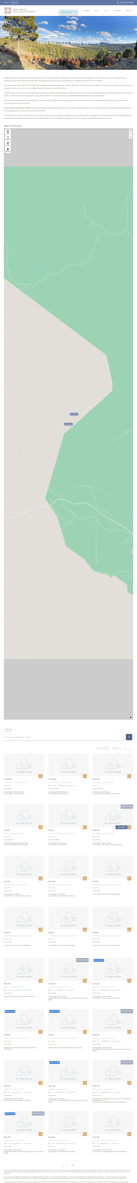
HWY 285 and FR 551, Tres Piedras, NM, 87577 (16, 1038)
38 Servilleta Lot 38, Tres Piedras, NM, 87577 (60, 885)
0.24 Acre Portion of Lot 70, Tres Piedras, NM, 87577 (62, 833)
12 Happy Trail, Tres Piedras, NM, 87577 (14, 1140)
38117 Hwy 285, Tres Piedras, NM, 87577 (103, 1089)
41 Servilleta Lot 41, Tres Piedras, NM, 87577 (15, 885)
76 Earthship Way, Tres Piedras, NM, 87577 (104, 1038)
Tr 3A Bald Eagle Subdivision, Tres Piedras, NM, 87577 (18, 936)
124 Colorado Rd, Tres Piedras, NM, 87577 (104, 833)
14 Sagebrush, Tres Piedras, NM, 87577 (58, 1089)
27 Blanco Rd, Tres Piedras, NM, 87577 (14, 1089)
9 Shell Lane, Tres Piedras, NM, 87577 (14, 987)
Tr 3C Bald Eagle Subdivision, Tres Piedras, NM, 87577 (107, 936)
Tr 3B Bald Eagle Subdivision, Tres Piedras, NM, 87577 (62, 936)
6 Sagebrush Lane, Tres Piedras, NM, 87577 (104, 987)
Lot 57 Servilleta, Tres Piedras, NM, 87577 (103, 782)
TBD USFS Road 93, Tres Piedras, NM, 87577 (15, 782)
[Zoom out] (130, 134)
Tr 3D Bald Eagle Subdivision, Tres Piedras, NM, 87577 (107, 885)
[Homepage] (19, 10)
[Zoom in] (130, 130)
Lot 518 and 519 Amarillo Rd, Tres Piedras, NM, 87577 (62, 1038)
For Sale (8, 729)
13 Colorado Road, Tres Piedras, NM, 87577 (59, 987)
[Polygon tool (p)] (8, 132)
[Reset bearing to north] (130, 137)
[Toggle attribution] (131, 717)
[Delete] (8, 150)
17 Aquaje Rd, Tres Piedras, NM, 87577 (58, 1140)
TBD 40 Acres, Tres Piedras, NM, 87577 (14, 833)
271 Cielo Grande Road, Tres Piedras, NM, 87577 (105, 1140)
